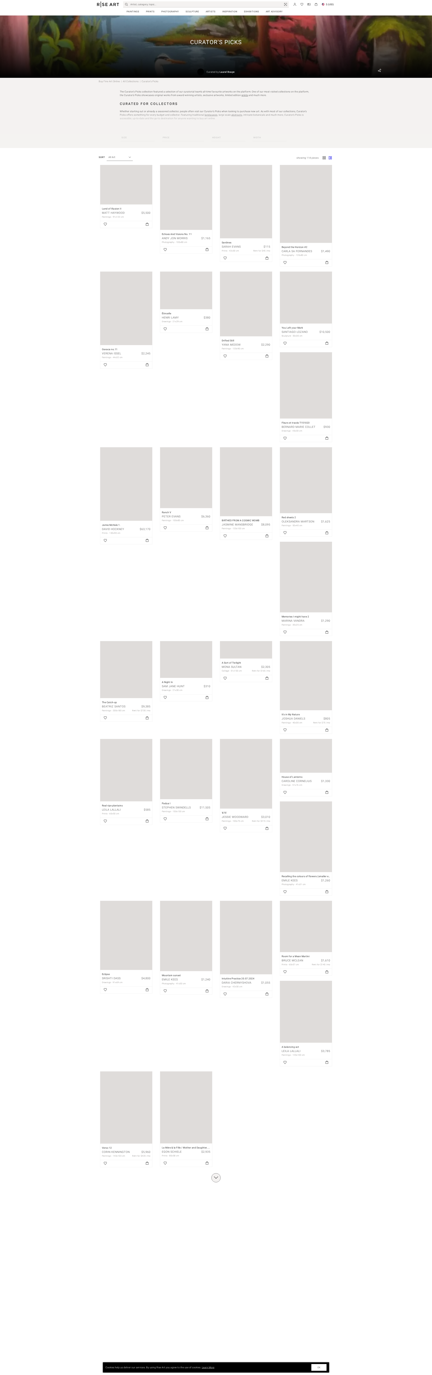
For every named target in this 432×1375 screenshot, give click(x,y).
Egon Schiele (172, 1151)
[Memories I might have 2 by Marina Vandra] (306, 577)
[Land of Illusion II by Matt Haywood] (126, 184)
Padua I (166, 803)
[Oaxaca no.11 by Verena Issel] (126, 308)
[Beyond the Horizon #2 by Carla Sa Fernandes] (306, 204)
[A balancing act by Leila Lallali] (306, 1012)
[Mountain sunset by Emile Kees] (186, 936)
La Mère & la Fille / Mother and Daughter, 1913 (188, 1147)
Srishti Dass (111, 978)
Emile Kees (290, 880)
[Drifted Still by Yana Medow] (246, 304)
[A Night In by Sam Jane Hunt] (186, 659)
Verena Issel (111, 353)
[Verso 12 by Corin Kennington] (126, 1108)
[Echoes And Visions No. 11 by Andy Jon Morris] (186, 197)
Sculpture (192, 11)
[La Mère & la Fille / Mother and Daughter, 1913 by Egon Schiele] (186, 1107)
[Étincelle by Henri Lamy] (186, 290)
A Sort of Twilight (231, 662)
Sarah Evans (231, 246)
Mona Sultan (231, 666)
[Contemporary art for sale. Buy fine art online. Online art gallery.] (108, 4)
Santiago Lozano (295, 331)
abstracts (236, 115)
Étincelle (166, 313)
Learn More (208, 1367)
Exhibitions (251, 11)
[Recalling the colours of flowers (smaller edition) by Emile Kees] (306, 837)
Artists (210, 11)
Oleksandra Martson (298, 521)
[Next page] (216, 1177)
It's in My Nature (291, 714)
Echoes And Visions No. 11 (177, 234)
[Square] (324, 158)
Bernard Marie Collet (299, 426)
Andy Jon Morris (175, 238)
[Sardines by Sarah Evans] (246, 201)
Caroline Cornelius (297, 781)
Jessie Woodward (235, 817)
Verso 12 (107, 1147)
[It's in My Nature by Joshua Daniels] (306, 675)
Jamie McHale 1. (111, 525)
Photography (170, 11)
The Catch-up (109, 702)
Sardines (227, 242)
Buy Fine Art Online (109, 81)
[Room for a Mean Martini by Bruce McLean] (306, 926)
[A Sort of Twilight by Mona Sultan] (246, 650)
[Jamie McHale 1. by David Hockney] (126, 484)
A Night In (167, 682)
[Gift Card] (308, 4)
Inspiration (229, 11)
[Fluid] (330, 158)
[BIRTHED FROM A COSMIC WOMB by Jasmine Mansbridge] (246, 481)
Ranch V (166, 512)
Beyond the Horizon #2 (294, 247)
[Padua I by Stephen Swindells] (186, 769)
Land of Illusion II (112, 208)
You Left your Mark (292, 327)
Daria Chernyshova (236, 982)
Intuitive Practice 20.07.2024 (238, 978)
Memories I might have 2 (295, 616)
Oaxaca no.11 (110, 349)
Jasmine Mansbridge (237, 524)
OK (318, 1367)
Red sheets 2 (289, 517)
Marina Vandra (293, 620)
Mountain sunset (171, 975)
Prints (150, 11)
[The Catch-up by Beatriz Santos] (126, 669)
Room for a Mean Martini (296, 956)
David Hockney (113, 529)
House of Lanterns (292, 777)
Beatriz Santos (114, 706)
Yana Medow (231, 344)
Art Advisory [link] (274, 11)
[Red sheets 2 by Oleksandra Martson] (306, 480)
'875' (224, 812)
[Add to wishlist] (105, 224)
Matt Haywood (113, 212)
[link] (285, 4)
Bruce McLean (292, 960)
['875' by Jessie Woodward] (246, 774)
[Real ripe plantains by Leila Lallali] (126, 770)
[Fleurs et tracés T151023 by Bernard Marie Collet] (306, 385)
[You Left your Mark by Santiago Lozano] (306, 298)
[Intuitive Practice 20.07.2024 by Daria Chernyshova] (246, 937)
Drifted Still (228, 340)
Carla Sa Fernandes (297, 251)
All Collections (131, 81)
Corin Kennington (116, 1152)
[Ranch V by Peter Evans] (186, 477)
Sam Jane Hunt (173, 686)
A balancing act (290, 1047)
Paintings (133, 11)
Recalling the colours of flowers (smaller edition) (309, 876)
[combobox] (118, 157)
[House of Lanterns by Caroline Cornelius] (306, 756)
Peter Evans (171, 516)
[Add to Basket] (147, 224)
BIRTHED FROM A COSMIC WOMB (241, 520)
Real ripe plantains (112, 805)
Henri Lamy (170, 317)
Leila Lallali (111, 809)
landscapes (211, 115)
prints (244, 95)
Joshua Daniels (293, 718)
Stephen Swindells (176, 807)
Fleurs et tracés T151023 (296, 422)
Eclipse (106, 974)
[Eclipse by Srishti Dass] (126, 935)
